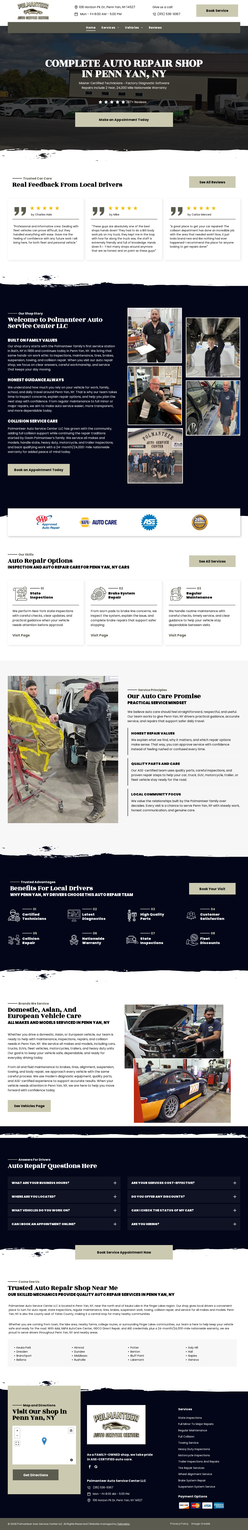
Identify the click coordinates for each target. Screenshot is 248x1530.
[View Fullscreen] (17, 1443)
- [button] (17, 1435)
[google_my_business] (96, 1467)
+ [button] (17, 1430)
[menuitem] (90, 27)
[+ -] (44, 1445)
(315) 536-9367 (168, 14)
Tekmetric (123, 1524)
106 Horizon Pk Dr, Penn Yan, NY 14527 (107, 7)
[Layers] (71, 1430)
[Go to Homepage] (33, 4)
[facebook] (89, 1467)
